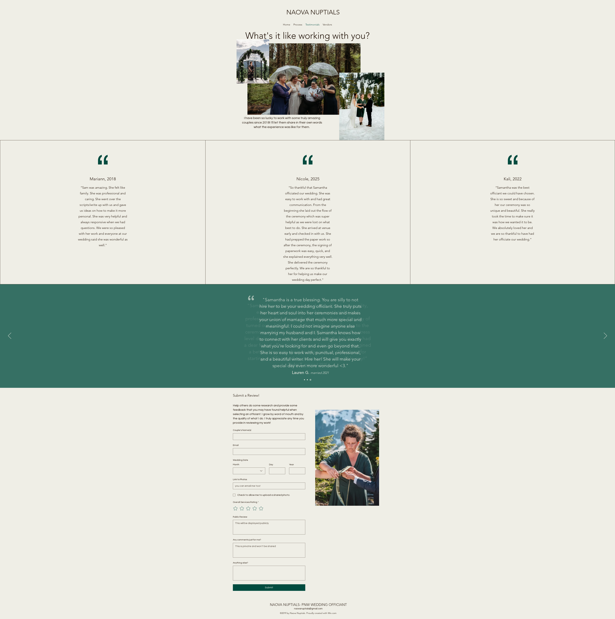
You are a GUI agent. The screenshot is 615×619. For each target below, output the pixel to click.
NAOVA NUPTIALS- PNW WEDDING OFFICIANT (308, 605)
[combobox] (249, 470)
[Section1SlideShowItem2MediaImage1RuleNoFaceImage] (307, 379)
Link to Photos (240, 479)
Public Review (240, 517)
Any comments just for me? (247, 540)
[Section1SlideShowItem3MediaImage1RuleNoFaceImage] (310, 379)
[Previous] (9, 336)
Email (236, 445)
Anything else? (240, 563)
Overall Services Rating (246, 502)
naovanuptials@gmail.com (308, 608)
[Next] (605, 336)
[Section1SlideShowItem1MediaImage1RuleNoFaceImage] (304, 379)
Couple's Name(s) (242, 430)
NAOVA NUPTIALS (313, 12)
